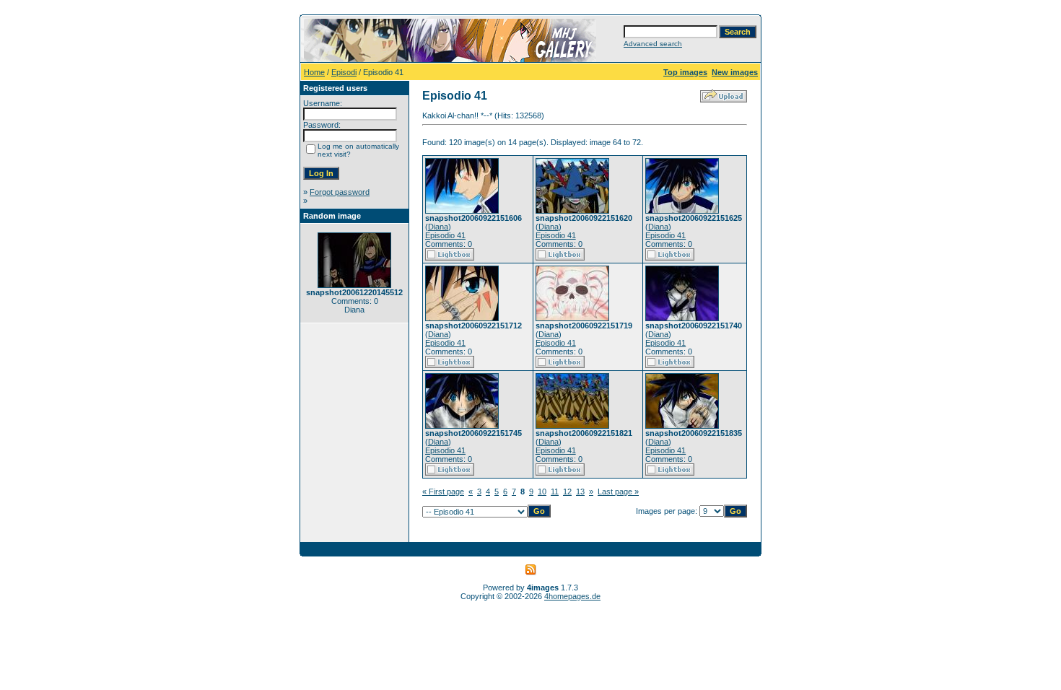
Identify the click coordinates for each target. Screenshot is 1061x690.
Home (314, 72)
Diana (438, 226)
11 (555, 491)
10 (542, 491)
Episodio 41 (445, 235)
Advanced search (653, 44)
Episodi (344, 72)
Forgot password (340, 192)
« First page (443, 491)
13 (580, 491)
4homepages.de (572, 596)
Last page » (618, 491)
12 (567, 491)
